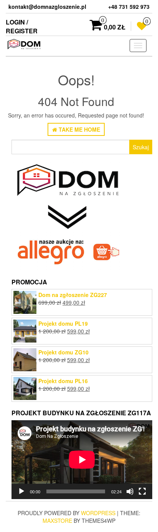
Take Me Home (78, 129)
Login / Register (22, 26)
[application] (82, 459)
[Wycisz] (130, 491)
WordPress (98, 513)
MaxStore (57, 520)
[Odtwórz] (21, 491)
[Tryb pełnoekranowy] (142, 491)
